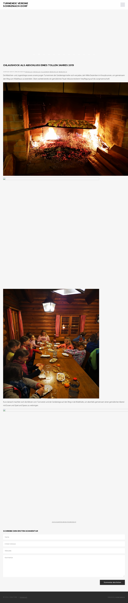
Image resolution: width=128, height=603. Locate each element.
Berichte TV (63, 72)
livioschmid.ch (120, 597)
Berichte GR (54, 72)
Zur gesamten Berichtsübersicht (64, 522)
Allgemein (45, 72)
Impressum (23, 597)
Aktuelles (28, 72)
